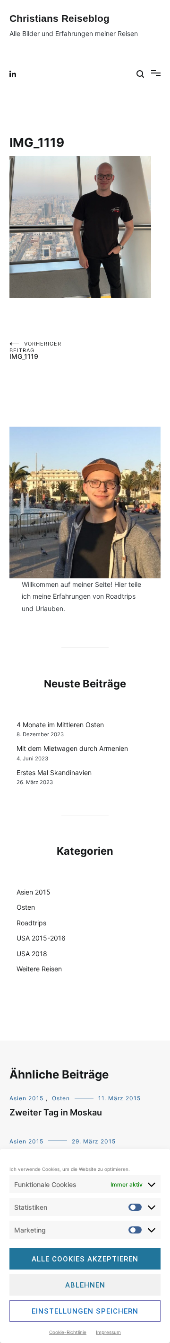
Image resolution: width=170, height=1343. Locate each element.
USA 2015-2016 (41, 938)
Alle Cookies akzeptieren (85, 1259)
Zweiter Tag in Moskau (55, 1112)
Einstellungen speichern (85, 1311)
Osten (26, 907)
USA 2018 (32, 954)
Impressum (108, 1332)
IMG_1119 (35, 350)
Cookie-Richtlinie (67, 1332)
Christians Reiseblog (59, 18)
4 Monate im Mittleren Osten (60, 725)
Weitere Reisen (39, 969)
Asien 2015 (34, 892)
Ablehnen (85, 1285)
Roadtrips (31, 923)
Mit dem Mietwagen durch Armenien (72, 748)
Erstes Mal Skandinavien (54, 772)
